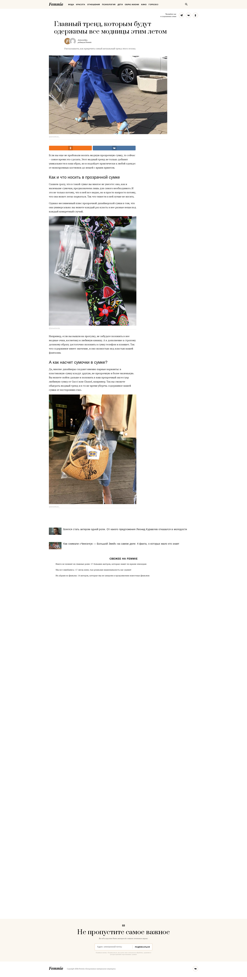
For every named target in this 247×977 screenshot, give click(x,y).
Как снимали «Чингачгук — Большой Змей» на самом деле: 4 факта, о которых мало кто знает (121, 543)
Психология (109, 4)
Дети (120, 4)
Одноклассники (195, 15)
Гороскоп (154, 4)
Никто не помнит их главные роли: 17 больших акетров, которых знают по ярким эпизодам (101, 564)
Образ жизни (132, 4)
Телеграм (181, 15)
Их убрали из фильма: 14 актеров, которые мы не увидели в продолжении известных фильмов (102, 575)
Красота (80, 4)
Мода (71, 4)
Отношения (93, 4)
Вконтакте (188, 15)
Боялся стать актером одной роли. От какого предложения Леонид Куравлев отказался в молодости (125, 529)
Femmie (63, 3)
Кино (144, 4)
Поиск (186, 4)
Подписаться (142, 947)
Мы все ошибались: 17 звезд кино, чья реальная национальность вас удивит (93, 569)
